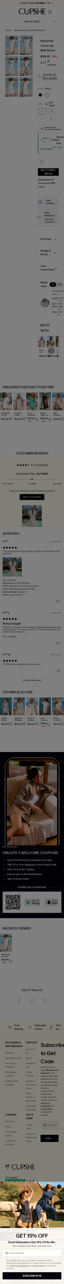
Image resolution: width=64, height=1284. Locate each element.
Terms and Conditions (19, 1265)
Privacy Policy (39, 1265)
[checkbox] (4, 1260)
